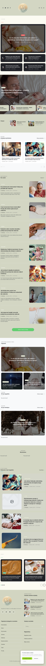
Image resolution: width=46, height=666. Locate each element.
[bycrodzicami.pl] (23, 8)
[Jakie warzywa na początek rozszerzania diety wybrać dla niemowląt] (27, 614)
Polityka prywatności (28, 638)
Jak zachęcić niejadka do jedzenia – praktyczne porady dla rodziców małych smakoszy (12, 271)
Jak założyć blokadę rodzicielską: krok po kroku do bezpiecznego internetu (34, 159)
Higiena (2, 309)
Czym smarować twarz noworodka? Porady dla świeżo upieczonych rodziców (11, 208)
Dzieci (2, 628)
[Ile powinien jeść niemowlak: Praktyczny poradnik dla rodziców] (37, 189)
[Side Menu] (44, 8)
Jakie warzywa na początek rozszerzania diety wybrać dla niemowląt (12, 66)
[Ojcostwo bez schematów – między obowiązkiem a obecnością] (23, 94)
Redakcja (3, 190)
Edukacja (3, 637)
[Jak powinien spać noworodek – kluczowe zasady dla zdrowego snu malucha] (34, 381)
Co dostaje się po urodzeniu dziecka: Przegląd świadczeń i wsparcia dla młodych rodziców (33, 521)
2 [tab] (2, 166)
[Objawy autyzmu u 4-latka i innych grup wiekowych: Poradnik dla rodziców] (11, 149)
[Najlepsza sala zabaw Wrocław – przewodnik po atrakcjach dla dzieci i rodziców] (27, 601)
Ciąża (2, 647)
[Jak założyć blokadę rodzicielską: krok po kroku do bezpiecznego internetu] (34, 149)
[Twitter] (8, 8)
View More (41, 470)
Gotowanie (3, 267)
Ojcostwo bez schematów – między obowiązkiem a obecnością (34, 57)
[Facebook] (10, 8)
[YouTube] (5, 8)
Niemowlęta (3, 246)
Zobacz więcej (40, 393)
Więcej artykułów (40, 138)
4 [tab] (4, 166)
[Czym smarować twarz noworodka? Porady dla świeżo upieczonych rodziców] (37, 210)
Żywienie (3, 644)
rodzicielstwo (26, 517)
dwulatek (2, 226)
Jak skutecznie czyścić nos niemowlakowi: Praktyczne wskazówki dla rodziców (11, 292)
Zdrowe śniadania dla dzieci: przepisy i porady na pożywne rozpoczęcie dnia (34, 577)
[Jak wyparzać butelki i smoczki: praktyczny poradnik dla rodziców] (37, 316)
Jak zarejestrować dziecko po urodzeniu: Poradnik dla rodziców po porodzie (21, 122)
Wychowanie (3, 631)
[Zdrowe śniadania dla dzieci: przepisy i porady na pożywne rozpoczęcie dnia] (34, 567)
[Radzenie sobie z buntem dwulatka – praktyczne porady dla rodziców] (37, 231)
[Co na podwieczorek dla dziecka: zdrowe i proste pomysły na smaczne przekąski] (11, 567)
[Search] (41, 8)
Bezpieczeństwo (30, 154)
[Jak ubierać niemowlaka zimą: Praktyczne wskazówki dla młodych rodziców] (23, 423)
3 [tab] (3, 166)
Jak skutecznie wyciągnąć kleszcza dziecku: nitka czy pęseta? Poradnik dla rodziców (33, 541)
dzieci (4, 572)
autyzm (4, 154)
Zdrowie (2, 634)
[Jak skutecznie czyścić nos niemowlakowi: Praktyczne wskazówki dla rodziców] (37, 295)
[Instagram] (3, 8)
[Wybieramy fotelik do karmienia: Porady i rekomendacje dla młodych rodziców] (37, 252)
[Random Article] (39, 8)
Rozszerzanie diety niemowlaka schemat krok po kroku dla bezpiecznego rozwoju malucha (35, 66)
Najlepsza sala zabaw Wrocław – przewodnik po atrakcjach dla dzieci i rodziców (12, 57)
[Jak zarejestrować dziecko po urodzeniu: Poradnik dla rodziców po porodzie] (13, 123)
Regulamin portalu (27, 635)
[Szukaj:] (34, 626)
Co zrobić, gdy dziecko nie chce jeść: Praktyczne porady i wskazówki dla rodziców (40, 122)
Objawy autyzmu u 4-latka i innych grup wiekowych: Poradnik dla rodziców (11, 159)
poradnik (25, 536)
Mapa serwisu (27, 641)
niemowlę (3, 184)
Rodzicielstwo (4, 624)
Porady (2, 650)
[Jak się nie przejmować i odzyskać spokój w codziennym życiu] (11, 381)
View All (42, 177)
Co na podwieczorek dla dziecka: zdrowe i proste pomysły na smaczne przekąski (11, 577)
